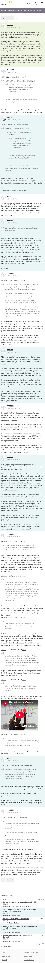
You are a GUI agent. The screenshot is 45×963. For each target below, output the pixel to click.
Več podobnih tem (5, 947)
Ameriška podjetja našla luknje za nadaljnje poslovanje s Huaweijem (19, 910)
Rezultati (17, 915)
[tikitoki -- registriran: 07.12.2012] (3, 26)
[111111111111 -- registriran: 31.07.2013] (3, 274)
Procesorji (17, 941)
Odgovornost (6, 956)
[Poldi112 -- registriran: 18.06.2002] (3, 71)
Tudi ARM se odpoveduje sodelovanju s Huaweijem (17, 936)
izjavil (24, 77)
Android (16, 923)
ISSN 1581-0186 (29, 960)
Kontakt (4, 960)
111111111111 (10, 81)
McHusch (5, 904)
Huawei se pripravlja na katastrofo (16, 919)
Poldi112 (10, 70)
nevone (10, 220)
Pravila (4, 952)
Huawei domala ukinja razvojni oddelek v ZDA (20, 902)
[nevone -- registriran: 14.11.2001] (3, 221)
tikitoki (10, 25)
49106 (3, 77)
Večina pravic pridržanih (31, 952)
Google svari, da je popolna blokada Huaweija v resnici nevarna (20, 927)
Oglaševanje (28, 956)
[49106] (3, 118)
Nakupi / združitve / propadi (22, 906)
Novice (11, 906)
